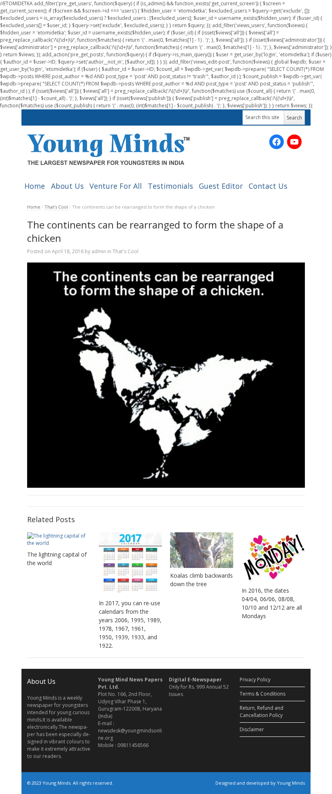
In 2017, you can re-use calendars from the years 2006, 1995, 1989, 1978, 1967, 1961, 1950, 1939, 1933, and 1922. (130, 624)
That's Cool (56, 207)
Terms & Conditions (262, 693)
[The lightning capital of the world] (58, 539)
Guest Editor (221, 186)
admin (99, 251)
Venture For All (115, 186)
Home (34, 186)
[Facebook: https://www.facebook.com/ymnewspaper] (276, 141)
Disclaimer (252, 729)
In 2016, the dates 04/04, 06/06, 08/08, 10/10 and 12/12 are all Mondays (272, 603)
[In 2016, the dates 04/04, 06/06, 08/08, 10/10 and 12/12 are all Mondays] (273, 557)
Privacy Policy (255, 679)
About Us (67, 186)
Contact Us (268, 186)
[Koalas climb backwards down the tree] (201, 550)
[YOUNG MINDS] (108, 149)
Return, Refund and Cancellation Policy (261, 711)
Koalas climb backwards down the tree (201, 580)
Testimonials (170, 186)
